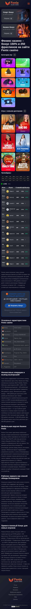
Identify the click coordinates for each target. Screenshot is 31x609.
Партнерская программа (15, 594)
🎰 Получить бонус (15, 305)
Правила (15, 587)
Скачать (15, 599)
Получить (6, 18)
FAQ (15, 597)
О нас (15, 585)
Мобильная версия (15, 592)
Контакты (15, 590)
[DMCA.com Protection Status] (15, 607)
